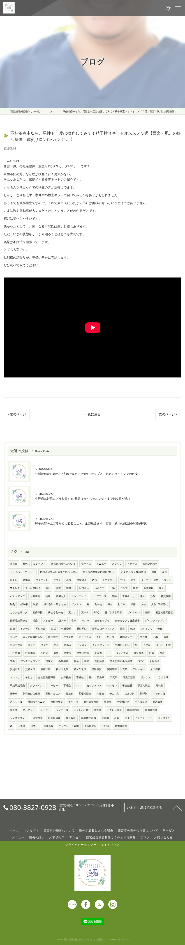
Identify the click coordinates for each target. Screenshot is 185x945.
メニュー (101, 563)
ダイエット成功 (149, 580)
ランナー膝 (62, 709)
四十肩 (159, 685)
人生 (143, 604)
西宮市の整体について (63, 563)
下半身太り (128, 596)
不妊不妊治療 (17, 685)
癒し (48, 588)
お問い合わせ (150, 563)
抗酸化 (49, 661)
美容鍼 (105, 718)
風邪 (35, 604)
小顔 (116, 718)
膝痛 (147, 612)
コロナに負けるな (33, 636)
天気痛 (21, 726)
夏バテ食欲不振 (113, 612)
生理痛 (144, 636)
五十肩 (13, 693)
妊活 (53, 628)
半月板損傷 (141, 701)
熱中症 (67, 653)
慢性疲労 (97, 669)
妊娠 (151, 653)
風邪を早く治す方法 (55, 604)
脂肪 (135, 588)
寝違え (69, 693)
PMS (155, 636)
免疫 (132, 628)
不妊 (99, 636)
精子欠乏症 (62, 669)
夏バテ (85, 612)
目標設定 (84, 588)
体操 (114, 596)
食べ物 (98, 604)
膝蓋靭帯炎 (151, 709)
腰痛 (154, 571)
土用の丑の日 (122, 644)
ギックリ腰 (159, 693)
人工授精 (155, 669)
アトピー (48, 620)
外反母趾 (71, 718)
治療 (35, 620)
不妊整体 (15, 653)
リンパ (85, 620)
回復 (122, 628)
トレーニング (78, 596)
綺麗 (48, 596)
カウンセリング (18, 612)
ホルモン (112, 685)
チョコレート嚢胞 (69, 726)
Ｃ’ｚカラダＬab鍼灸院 (133, 571)
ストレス (15, 588)
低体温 (67, 644)
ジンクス (145, 677)
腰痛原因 (38, 612)
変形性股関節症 (164, 612)
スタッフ (117, 563)
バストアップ (17, 596)
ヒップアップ (99, 596)
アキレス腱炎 (114, 709)
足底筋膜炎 (54, 718)
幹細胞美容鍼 (88, 718)
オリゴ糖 (68, 636)
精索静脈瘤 (121, 726)
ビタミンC (146, 628)
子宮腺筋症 (90, 726)
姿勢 (58, 588)
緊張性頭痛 (85, 693)
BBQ (96, 612)
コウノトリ (162, 677)
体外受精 (66, 628)
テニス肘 (114, 693)
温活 (162, 653)
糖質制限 (166, 596)
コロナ (31, 644)
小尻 (68, 580)
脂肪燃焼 (148, 588)
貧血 (166, 636)
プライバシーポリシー (22, 571)
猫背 (161, 588)
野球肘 (144, 693)
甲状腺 (105, 726)
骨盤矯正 (82, 580)
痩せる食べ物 (55, 612)
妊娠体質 (30, 653)
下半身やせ (108, 580)
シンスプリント (18, 718)
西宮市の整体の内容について (99, 571)
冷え (55, 644)
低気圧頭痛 (129, 677)
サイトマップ (110, 844)
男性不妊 (82, 628)
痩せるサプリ (102, 620)
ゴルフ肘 (130, 693)
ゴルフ (124, 588)
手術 (112, 588)
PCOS (141, 661)
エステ (57, 580)
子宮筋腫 (127, 685)
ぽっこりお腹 (163, 644)
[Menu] (178, 8)
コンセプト (39, 563)
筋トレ (13, 580)
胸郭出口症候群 (31, 693)
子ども (29, 677)
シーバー (46, 709)
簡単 (133, 580)
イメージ (25, 628)
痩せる (167, 580)
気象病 (100, 677)
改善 (164, 571)
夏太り (72, 612)
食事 (73, 620)
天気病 (113, 677)
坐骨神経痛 (123, 701)
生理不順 (48, 726)
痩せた (70, 588)
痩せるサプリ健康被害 (127, 620)
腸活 (76, 661)
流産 (124, 669)
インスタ (82, 644)
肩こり (110, 636)
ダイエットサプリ (155, 620)
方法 (122, 580)
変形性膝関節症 (18, 620)
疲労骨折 (38, 718)
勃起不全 (155, 661)
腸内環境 (53, 636)
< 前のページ (16, 414)
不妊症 (44, 653)
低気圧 (34, 726)
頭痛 (133, 604)
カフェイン (36, 685)
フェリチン (164, 718)
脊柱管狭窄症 (91, 701)
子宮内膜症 (144, 685)
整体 (25, 563)
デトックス (85, 636)
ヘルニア (99, 588)
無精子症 (30, 669)
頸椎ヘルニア (53, 693)
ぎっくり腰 (16, 701)
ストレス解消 (32, 588)
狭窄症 (107, 701)
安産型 (98, 653)
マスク (13, 636)
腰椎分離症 (57, 701)
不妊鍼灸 (63, 661)
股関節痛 (157, 701)
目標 (12, 628)
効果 (152, 596)
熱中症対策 (83, 653)
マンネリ (15, 677)
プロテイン (133, 612)
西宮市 (13, 563)
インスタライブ (100, 644)
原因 (142, 596)
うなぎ (146, 644)
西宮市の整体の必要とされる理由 (58, 571)
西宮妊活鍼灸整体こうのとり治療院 (111, 837)
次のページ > (168, 414)
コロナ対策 (16, 644)
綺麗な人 (61, 596)
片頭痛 (100, 693)
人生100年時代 (159, 604)
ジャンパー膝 (81, 709)
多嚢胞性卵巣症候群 (121, 661)
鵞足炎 (98, 709)
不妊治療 (41, 628)
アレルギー (139, 669)
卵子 (127, 718)
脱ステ (62, 620)
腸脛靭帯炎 (133, 709)
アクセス (132, 563)
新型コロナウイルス (103, 628)
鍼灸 (12, 604)
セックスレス (94, 685)
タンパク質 (122, 653)
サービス (86, 563)
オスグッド (29, 709)
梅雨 (109, 604)
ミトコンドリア (144, 718)
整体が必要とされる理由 (96, 830)
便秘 (159, 628)
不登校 (80, 677)
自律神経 (66, 677)
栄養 (12, 661)
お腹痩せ (35, 596)
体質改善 (139, 653)
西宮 (94, 580)
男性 (55, 653)
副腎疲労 (99, 661)
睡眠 (86, 661)
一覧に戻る (92, 414)
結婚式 (26, 580)
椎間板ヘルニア (36, 701)
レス (78, 685)
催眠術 (24, 604)
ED (109, 653)
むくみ (121, 604)
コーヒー (53, 685)
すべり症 (73, 701)
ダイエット (42, 580)
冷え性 (44, 644)
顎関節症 (112, 669)
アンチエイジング (30, 661)
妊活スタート (127, 636)
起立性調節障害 (47, 677)
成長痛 (13, 709)
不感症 (67, 685)
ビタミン (76, 604)
